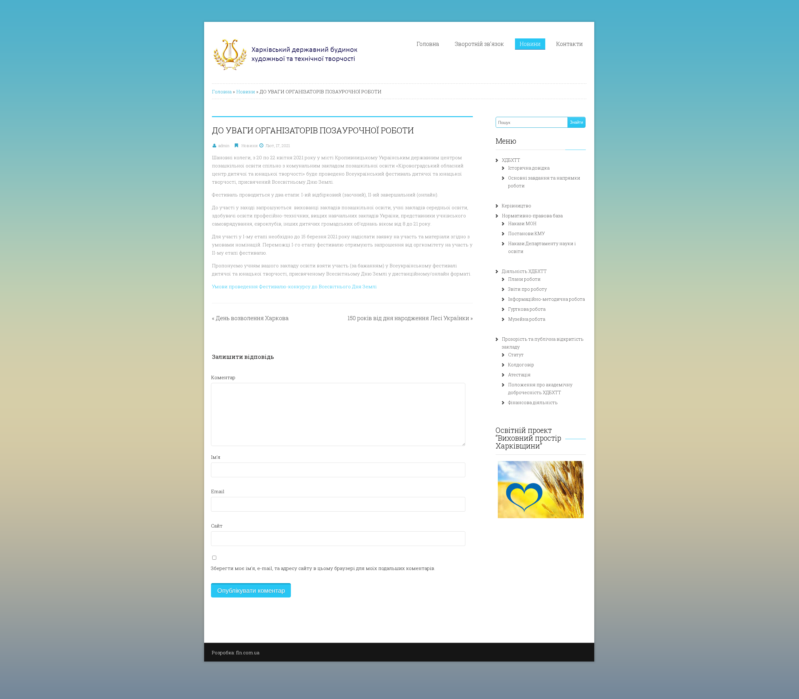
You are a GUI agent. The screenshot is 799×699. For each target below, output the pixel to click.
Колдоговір (521, 365)
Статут (516, 355)
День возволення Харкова (252, 318)
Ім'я (215, 457)
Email (217, 491)
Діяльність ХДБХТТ (524, 271)
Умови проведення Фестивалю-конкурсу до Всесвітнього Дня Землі (294, 286)
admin (223, 145)
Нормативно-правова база (532, 216)
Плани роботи (524, 279)
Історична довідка (529, 168)
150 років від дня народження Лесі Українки (408, 318)
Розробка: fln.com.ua (235, 652)
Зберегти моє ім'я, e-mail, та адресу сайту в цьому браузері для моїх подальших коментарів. (323, 568)
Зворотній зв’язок (479, 43)
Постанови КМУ (526, 233)
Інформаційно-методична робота (546, 299)
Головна (428, 43)
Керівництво (516, 206)
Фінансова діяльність (533, 402)
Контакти (569, 43)
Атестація (519, 375)
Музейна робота (526, 319)
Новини (530, 43)
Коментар (223, 377)
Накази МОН (522, 223)
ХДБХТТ (511, 160)
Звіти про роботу (527, 289)
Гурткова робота (527, 309)
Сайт (217, 526)
